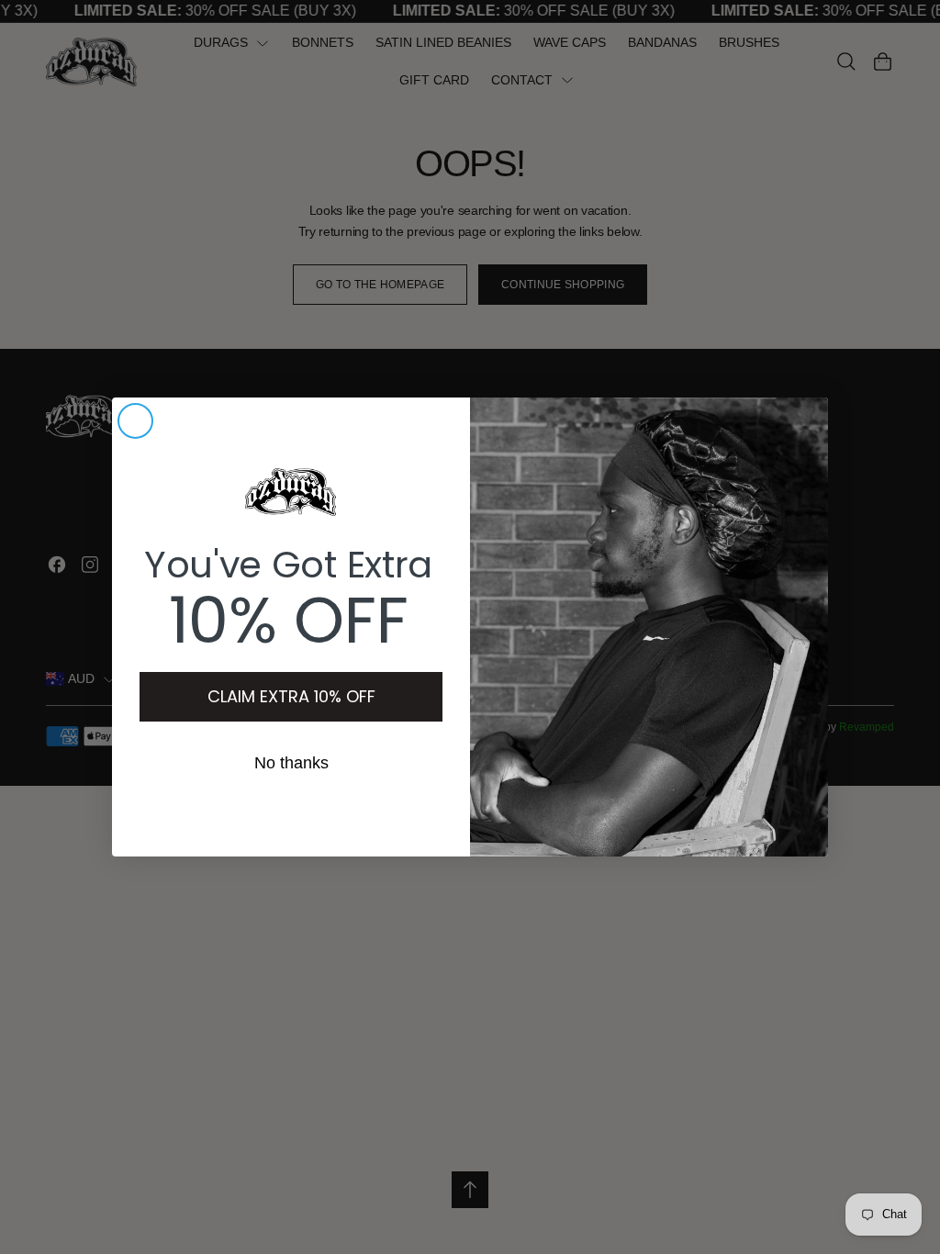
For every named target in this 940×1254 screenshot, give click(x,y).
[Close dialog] (135, 421)
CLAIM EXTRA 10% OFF (291, 696)
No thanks (291, 763)
